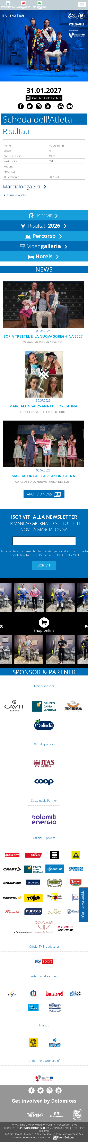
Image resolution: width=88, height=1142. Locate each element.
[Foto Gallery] (61, 106)
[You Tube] (48, 106)
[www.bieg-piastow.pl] (33, 1048)
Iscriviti (44, 215)
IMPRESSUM (29, 1137)
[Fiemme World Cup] (54, 1012)
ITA (4, 15)
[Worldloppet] (77, 25)
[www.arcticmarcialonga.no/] (54, 1048)
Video (43, 246)
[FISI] (33, 998)
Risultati (43, 225)
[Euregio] (77, 34)
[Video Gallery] (70, 106)
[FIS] (44, 964)
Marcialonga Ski (22, 186)
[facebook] (21, 106)
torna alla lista (16, 195)
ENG (13, 15)
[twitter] (30, 106)
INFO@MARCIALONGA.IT (32, 1128)
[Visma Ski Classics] (77, 15)
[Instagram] (39, 106)
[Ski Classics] (33, 1012)
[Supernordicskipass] (76, 998)
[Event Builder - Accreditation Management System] (63, 1137)
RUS (22, 15)
